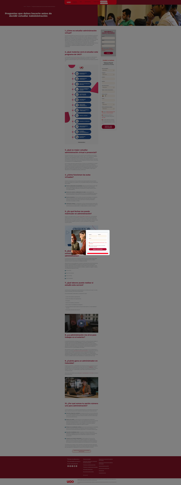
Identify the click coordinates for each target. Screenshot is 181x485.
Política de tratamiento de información (98, 242)
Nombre (90, 234)
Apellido (99, 234)
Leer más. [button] (95, 246)
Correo (90, 238)
